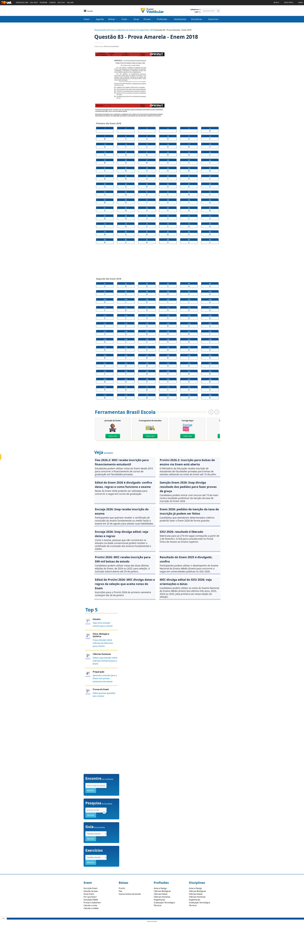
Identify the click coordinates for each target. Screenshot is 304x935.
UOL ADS (70, 2)
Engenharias (159, 899)
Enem (87, 19)
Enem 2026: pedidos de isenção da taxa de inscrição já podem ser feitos (189, 511)
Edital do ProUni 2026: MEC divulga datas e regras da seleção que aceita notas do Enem (125, 584)
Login (197, 12)
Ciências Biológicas (162, 891)
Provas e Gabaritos (92, 902)
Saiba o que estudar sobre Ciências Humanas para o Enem (105, 660)
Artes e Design (160, 888)
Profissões (162, 19)
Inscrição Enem (90, 888)
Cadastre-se (194, 9)
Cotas (124, 19)
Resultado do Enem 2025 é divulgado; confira (186, 559)
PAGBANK (43, 2)
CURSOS (52, 2)
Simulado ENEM (91, 899)
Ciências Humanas (162, 897)
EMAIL (300, 2)
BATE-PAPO (288, 2)
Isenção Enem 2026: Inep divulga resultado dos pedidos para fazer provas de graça (188, 486)
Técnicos (158, 905)
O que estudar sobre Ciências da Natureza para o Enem (103, 643)
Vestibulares (180, 19)
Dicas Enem (89, 894)
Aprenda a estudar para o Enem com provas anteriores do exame (105, 678)
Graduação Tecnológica (164, 902)
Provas (147, 19)
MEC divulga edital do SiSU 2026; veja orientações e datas (186, 582)
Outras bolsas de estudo (130, 894)
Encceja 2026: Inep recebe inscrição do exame (122, 511)
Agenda (100, 19)
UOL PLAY (61, 2)
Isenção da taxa (91, 891)
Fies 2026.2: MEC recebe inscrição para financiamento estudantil (122, 462)
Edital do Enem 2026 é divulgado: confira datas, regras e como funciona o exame (123, 484)
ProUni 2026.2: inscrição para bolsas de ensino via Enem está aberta (187, 462)
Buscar (90, 790)
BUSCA (276, 2)
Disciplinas (196, 19)
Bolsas (111, 19)
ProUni (122, 888)
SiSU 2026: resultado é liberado (181, 532)
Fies (120, 891)
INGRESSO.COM (22, 2)
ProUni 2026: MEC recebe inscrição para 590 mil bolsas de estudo (123, 559)
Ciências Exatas (160, 894)
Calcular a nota (90, 905)
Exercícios (213, 19)
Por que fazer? (90, 897)
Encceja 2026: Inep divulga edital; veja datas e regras (121, 534)
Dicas (136, 19)
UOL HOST (34, 2)
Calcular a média (91, 908)
